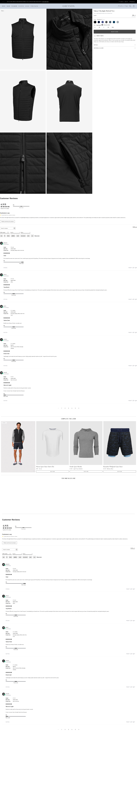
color (28, 235)
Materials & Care (98, 48)
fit (4, 235)
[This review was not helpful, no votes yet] (135, 267)
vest (32, 235)
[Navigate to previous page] (58, 408)
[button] (130, 6)
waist (18, 235)
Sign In (121, 1)
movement (23, 235)
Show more (37, 235)
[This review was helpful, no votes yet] (133, 267)
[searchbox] (6, 228)
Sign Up (126, 1)
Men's (2, 10)
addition (13, 235)
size (1, 235)
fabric (8, 235)
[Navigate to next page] (78, 408)
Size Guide (98, 25)
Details (96, 45)
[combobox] (25, 232)
